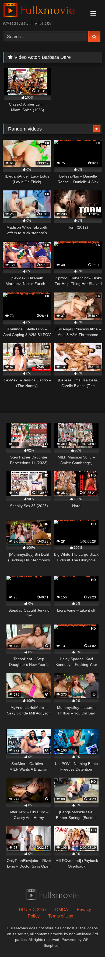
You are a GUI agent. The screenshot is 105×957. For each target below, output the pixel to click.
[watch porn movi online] (43, 11)
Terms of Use (60, 916)
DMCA (61, 909)
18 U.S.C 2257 (32, 909)
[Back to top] (88, 941)
